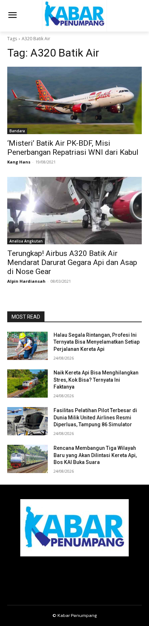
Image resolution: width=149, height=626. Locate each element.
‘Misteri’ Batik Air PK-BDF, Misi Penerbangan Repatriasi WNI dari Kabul (73, 148)
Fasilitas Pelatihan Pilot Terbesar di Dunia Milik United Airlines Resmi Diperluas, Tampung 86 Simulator (95, 417)
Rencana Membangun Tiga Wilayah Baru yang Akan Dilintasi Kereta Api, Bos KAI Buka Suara (95, 455)
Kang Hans (18, 162)
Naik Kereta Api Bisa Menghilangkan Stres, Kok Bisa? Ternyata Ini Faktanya (96, 380)
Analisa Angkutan (26, 241)
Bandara (17, 130)
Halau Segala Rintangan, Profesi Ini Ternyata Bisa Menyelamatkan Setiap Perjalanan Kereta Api (97, 342)
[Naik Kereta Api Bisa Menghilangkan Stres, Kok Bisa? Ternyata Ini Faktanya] (27, 383)
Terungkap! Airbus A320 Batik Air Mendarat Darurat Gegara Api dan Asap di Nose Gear (72, 262)
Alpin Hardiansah (26, 281)
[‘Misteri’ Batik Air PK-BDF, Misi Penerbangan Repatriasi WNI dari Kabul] (74, 100)
